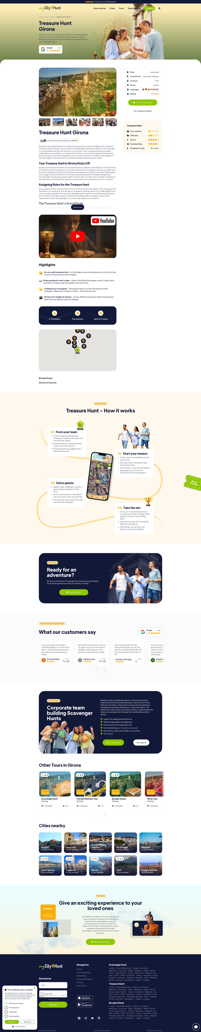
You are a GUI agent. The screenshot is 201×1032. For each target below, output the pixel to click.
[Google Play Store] (85, 1004)
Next (104, 669)
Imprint (149, 1031)
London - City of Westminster (120, 968)
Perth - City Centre (128, 975)
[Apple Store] (85, 997)
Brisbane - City (150, 973)
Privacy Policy (53, 999)
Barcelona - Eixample (135, 978)
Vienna (138, 975)
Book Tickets (75, 592)
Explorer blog (81, 976)
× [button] (34, 988)
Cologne (146, 980)
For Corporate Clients (143, 111)
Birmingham (129, 980)
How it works (100, 8)
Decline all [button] (27, 1022)
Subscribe (53, 1005)
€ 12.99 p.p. (144, 102)
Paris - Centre (114, 975)
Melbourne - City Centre (118, 971)
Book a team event (113, 742)
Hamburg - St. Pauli (150, 975)
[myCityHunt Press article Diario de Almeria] (48, 382)
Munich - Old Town (116, 980)
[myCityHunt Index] (52, 8)
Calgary (138, 980)
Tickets (79, 969)
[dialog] (19, 1008)
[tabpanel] (54, 315)
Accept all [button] (11, 1022)
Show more (77, 207)
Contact (80, 982)
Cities (112, 8)
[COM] (159, 8)
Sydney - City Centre (140, 968)
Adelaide (153, 978)
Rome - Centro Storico (117, 973)
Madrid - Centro (149, 971)
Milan (146, 978)
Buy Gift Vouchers (102, 942)
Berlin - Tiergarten (135, 971)
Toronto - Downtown (136, 973)
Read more (26, 999)
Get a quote (141, 742)
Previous (96, 669)
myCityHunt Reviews (84, 979)
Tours (121, 8)
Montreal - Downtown (117, 978)
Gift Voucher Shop (83, 973)
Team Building (134, 8)
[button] (20, 1026)
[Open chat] (196, 1027)
